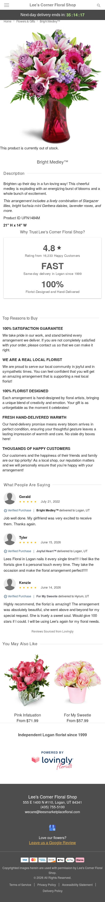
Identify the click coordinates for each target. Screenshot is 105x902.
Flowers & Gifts (25, 21)
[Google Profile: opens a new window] (52, 827)
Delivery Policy (53, 890)
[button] (94, 891)
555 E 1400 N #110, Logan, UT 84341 (52, 802)
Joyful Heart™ (46, 551)
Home (7, 21)
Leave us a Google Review (52, 842)
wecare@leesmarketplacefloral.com (52, 811)
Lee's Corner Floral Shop (53, 5)
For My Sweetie (47, 596)
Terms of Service (20, 884)
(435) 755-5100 (53, 806)
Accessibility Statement (77, 884)
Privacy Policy (46, 884)
